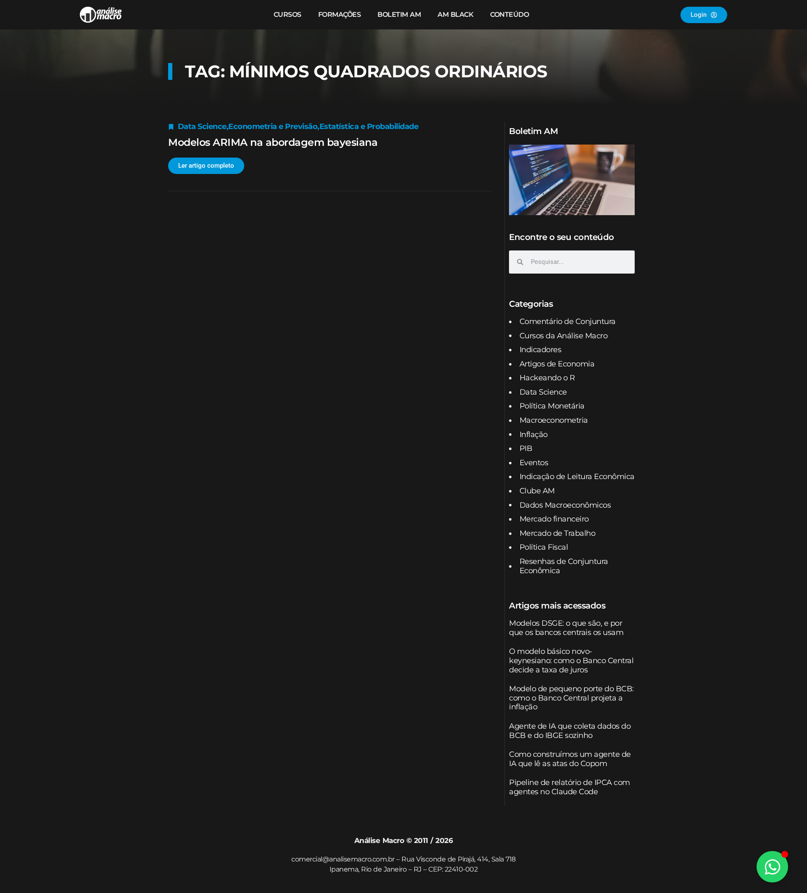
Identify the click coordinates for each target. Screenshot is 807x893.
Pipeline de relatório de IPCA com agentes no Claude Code (569, 787)
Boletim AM (399, 14)
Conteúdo (509, 14)
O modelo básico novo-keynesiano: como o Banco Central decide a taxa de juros (571, 660)
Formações (339, 14)
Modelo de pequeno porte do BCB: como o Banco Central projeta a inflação (571, 697)
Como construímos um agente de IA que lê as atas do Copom (570, 759)
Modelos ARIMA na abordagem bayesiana (272, 142)
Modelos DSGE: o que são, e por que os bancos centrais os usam (566, 628)
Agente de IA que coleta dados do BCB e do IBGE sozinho (569, 731)
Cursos (287, 14)
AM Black (455, 14)
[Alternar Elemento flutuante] (772, 866)
